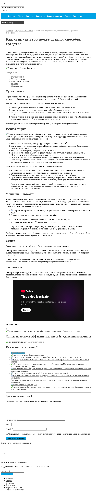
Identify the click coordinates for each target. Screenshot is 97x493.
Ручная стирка (18, 79)
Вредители (40, 16)
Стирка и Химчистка (73, 16)
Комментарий (12, 420)
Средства (29, 16)
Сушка (14, 84)
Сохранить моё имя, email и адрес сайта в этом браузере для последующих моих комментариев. (49, 434)
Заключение (17, 86)
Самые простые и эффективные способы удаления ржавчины (48, 336)
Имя (8, 424)
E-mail (9, 429)
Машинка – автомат (20, 81)
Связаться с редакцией (22, 443)
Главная (11, 16)
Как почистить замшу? (22, 347)
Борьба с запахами (54, 16)
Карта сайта (6, 443)
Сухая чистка (17, 77)
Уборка (20, 16)
